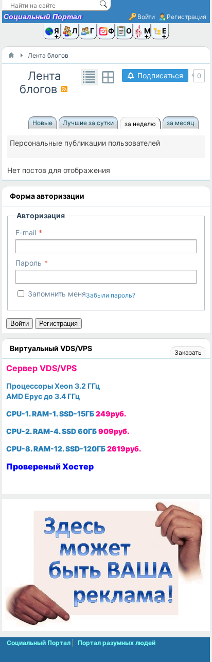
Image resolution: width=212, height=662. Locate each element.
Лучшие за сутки (88, 123)
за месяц (181, 123)
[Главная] (11, 55)
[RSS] (64, 89)
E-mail (25, 232)
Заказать (188, 352)
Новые (42, 123)
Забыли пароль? (110, 295)
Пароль (28, 262)
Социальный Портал (43, 16)
